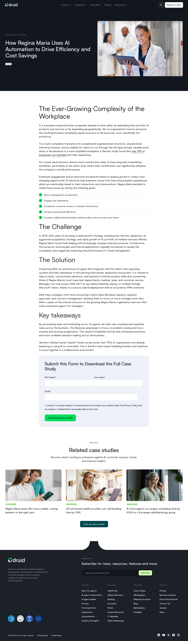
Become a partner (168, 595)
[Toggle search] (161, 5)
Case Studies (11, 35)
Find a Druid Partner (169, 599)
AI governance (88, 616)
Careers (163, 608)
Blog (136, 603)
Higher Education (115, 595)
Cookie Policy (56, 635)
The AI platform (89, 608)
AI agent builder (89, 599)
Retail (110, 608)
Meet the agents (89, 591)
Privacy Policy (42, 635)
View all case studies (94, 524)
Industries (79, 5)
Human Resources (116, 612)
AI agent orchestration (92, 595)
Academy (138, 612)
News (162, 612)
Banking (111, 599)
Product (65, 5)
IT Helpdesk (113, 616)
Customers (95, 5)
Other (8, 64)
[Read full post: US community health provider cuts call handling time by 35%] (94, 485)
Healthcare (112, 591)
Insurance (112, 603)
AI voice (85, 603)
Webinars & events (142, 599)
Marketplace (139, 608)
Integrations (87, 612)
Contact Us (165, 603)
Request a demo (174, 5)
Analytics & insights (90, 620)
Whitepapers (139, 595)
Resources (120, 5)
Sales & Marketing (116, 620)
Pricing (108, 5)
